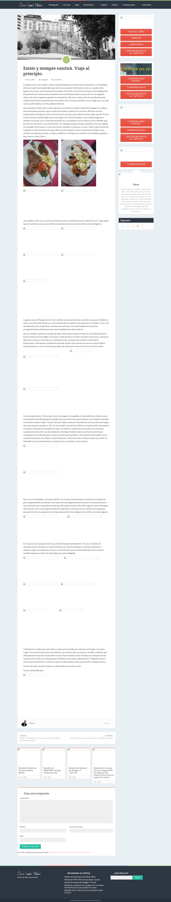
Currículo (66, 5)
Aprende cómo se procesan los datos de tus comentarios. (70, 852)
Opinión (104, 5)
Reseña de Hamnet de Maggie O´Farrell (78, 770)
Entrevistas (146, 5)
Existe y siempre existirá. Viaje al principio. (56, 70)
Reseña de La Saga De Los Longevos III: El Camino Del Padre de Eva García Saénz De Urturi (104, 773)
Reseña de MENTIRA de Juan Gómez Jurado (52, 770)
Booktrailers (89, 5)
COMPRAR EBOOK (136, 87)
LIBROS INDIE (136, 44)
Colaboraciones (128, 5)
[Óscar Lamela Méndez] (30, 5)
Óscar (32, 723)
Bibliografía (53, 5)
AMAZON (136, 38)
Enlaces (115, 5)
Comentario (25, 798)
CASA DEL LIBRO (136, 31)
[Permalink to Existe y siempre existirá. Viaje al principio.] (66, 37)
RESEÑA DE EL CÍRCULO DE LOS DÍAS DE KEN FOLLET (83, 891)
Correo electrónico (76, 827)
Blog (77, 5)
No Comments (57, 80)
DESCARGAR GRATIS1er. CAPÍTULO (136, 52)
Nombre (23, 827)
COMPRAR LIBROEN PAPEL (136, 79)
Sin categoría (43, 80)
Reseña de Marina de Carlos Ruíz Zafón (28, 770)
